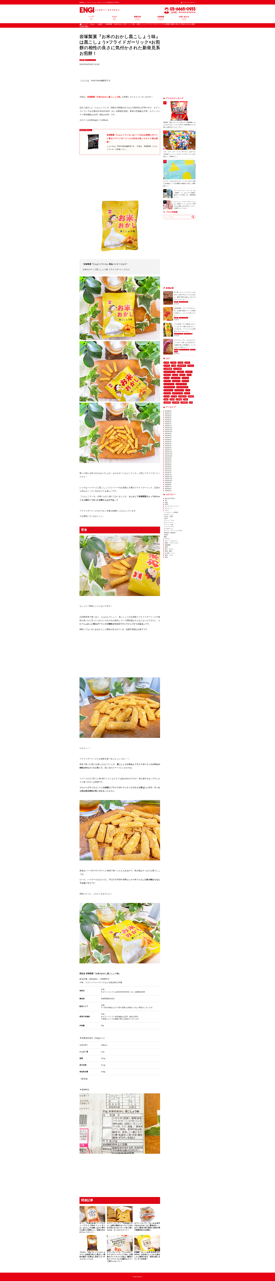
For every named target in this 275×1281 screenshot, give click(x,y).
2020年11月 (168, 478)
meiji (174, 365)
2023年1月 (168, 425)
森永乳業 (167, 402)
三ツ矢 (167, 396)
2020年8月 (168, 484)
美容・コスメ (169, 555)
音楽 (166, 557)
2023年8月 (168, 411)
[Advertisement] (119, 175)
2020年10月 (168, 480)
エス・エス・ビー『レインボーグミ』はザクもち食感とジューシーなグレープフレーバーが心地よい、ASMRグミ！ (179, 154)
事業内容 (137, 18)
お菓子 (82, 60)
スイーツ (185, 380)
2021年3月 (168, 470)
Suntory (191, 365)
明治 (186, 399)
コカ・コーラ (176, 377)
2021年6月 (168, 464)
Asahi (166, 362)
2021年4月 (168, 468)
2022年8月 (168, 435)
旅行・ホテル (169, 549)
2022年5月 (168, 442)
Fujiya (181, 362)
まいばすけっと (168, 528)
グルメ (176, 349)
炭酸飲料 (184, 402)
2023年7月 (168, 413)
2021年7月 (168, 462)
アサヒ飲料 (178, 368)
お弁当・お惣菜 (168, 516)
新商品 (179, 399)
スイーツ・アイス (184, 349)
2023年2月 (168, 423)
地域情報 (167, 545)
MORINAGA (182, 365)
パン (188, 390)
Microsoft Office (170, 498)
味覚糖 (191, 396)
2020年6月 (168, 488)
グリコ (167, 377)
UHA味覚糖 (168, 368)
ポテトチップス (178, 393)
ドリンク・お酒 (188, 333)
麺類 (165, 537)
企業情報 (160, 18)
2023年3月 (168, 421)
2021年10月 (168, 456)
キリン (183, 374)
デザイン (167, 539)
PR (166, 500)
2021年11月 (168, 454)
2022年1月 (168, 450)
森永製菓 (176, 402)
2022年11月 (168, 429)
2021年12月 (168, 452)
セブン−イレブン (90, 60)
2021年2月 (168, 472)
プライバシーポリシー (189, 2)
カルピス (167, 374)
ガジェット (168, 508)
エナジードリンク (170, 371)
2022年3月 (168, 446)
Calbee (174, 362)
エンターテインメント (172, 506)
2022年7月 (168, 437)
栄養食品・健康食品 (170, 532)
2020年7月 (168, 486)
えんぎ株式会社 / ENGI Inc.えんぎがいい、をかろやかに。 (99, 10)
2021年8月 (168, 460)
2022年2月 (168, 448)
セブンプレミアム (182, 387)
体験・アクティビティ (172, 543)
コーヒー (167, 380)
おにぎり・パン (168, 514)
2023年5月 (168, 417)
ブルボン (167, 393)
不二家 (174, 396)
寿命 (166, 399)
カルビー (189, 371)
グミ (189, 374)
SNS (166, 502)
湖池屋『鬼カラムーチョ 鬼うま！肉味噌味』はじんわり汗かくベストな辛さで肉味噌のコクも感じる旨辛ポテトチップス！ (179, 124)
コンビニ (185, 377)
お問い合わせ (184, 18)
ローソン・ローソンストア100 (173, 530)
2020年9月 (168, 482)
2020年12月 (168, 476)
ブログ (114, 18)
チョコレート (168, 390)
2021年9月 (168, 458)
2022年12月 (168, 427)
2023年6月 (168, 415)
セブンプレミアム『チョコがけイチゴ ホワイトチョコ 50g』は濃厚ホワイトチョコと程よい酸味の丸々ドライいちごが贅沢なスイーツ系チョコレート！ (120, 1256)
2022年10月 (168, 431)
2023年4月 (168, 419)
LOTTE (167, 365)
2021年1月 (168, 474)
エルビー (181, 371)
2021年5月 (168, 466)
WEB (166, 504)
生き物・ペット (170, 553)
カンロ (175, 374)
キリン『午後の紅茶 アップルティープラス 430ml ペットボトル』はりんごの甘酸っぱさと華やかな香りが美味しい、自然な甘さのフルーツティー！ (92, 1227)
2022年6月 (168, 439)
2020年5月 (168, 490)
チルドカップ (179, 390)
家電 (166, 547)
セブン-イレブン (181, 384)
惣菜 (172, 399)
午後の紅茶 (183, 396)
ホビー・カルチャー (171, 541)
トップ (91, 18)
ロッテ (187, 393)
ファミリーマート (169, 526)
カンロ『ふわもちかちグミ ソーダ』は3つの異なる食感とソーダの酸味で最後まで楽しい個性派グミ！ (179, 183)
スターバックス (169, 384)
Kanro (187, 362)
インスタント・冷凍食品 (171, 512)
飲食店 (166, 535)
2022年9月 (168, 433)
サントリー (177, 380)
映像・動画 (168, 551)
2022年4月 (168, 444)
